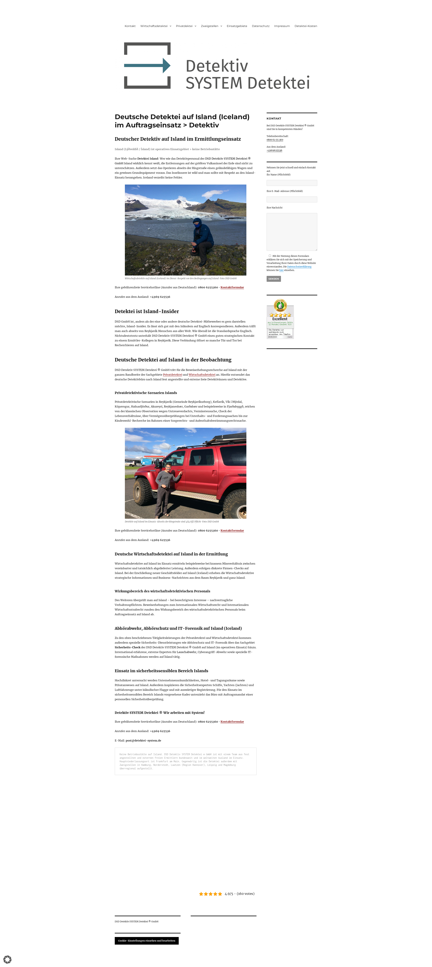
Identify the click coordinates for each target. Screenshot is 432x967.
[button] (7, 959)
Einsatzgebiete (237, 26)
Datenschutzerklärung (299, 266)
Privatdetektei (172, 374)
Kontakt (130, 26)
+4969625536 (274, 150)
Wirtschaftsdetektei (154, 26)
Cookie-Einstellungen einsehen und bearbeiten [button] (146, 940)
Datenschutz (260, 26)
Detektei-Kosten (306, 26)
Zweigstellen (209, 26)
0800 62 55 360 (275, 139)
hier (281, 270)
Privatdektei (184, 26)
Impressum (282, 26)
